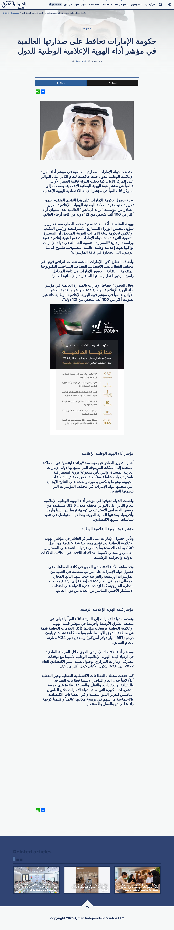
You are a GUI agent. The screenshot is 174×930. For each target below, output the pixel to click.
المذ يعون (136, 4)
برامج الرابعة (121, 4)
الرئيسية (150, 4)
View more (36, 880)
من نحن (68, 4)
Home (6, 13)
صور (77, 4)
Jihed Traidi (81, 61)
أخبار (83, 4)
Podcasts (94, 4)
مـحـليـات (15, 13)
